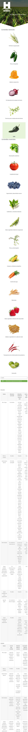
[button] (14, 18)
